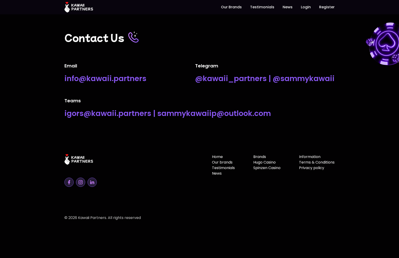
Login (306, 7)
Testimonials (262, 7)
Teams (72, 100)
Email (70, 66)
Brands (259, 156)
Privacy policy (311, 167)
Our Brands (231, 7)
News (288, 7)
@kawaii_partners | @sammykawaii (265, 78)
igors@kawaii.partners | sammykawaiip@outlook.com (167, 113)
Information (309, 156)
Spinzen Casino (267, 167)
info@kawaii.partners (105, 78)
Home (217, 156)
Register (327, 7)
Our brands (222, 162)
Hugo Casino (264, 162)
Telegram (206, 66)
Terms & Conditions (317, 162)
